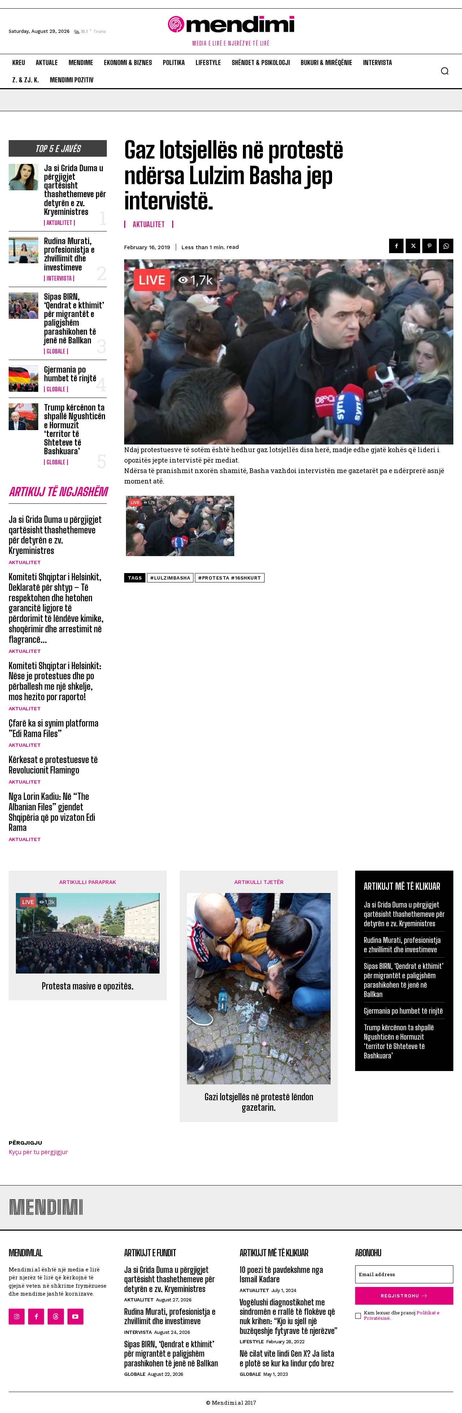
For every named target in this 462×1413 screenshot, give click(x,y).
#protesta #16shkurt (229, 578)
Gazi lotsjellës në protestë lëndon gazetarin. (259, 1102)
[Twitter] (413, 246)
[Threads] (56, 1317)
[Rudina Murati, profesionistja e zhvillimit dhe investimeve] (23, 250)
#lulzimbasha (170, 578)
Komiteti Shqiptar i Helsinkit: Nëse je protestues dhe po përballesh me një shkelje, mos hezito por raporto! (55, 681)
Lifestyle (252, 1341)
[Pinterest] (429, 246)
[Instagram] (17, 1317)
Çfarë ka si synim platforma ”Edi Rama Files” (54, 728)
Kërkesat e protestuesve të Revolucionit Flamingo (53, 764)
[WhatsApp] (446, 246)
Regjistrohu (400, 1296)
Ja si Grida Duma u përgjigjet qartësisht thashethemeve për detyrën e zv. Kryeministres (75, 190)
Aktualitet (59, 223)
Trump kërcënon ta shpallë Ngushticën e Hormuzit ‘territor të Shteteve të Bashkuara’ (74, 429)
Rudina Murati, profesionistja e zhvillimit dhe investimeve (69, 254)
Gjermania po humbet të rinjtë (70, 374)
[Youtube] (75, 1317)
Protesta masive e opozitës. (88, 986)
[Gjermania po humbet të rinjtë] (23, 378)
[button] (444, 70)
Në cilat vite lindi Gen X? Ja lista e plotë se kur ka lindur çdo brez (287, 1358)
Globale (56, 351)
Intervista (59, 278)
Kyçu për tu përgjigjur (38, 1152)
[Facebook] (396, 246)
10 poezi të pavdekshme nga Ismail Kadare (281, 1274)
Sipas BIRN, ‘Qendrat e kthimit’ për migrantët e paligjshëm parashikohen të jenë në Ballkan (74, 318)
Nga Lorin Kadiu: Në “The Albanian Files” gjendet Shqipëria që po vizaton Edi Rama (52, 812)
